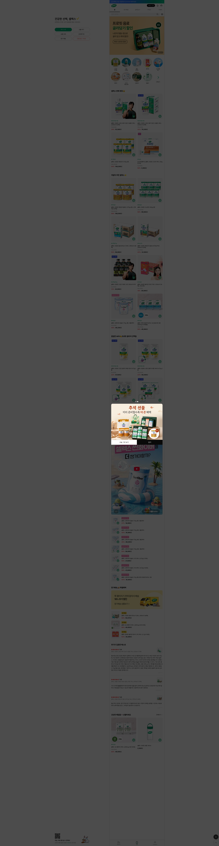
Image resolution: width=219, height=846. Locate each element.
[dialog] (137, 423)
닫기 (149, 442)
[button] (136, 401)
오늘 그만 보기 (124, 442)
